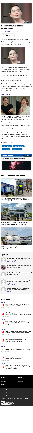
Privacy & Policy (11, 398)
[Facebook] (7, 35)
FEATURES (20, 381)
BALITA (3, 377)
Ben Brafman (7, 146)
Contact (26, 398)
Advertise (19, 398)
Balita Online (6, 31)
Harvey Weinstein (19, 146)
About (3, 398)
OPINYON (3, 384)
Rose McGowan (17, 149)
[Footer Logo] (7, 402)
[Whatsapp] (12, 35)
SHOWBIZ (3, 381)
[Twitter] (9, 35)
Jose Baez (6, 149)
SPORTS (20, 377)
